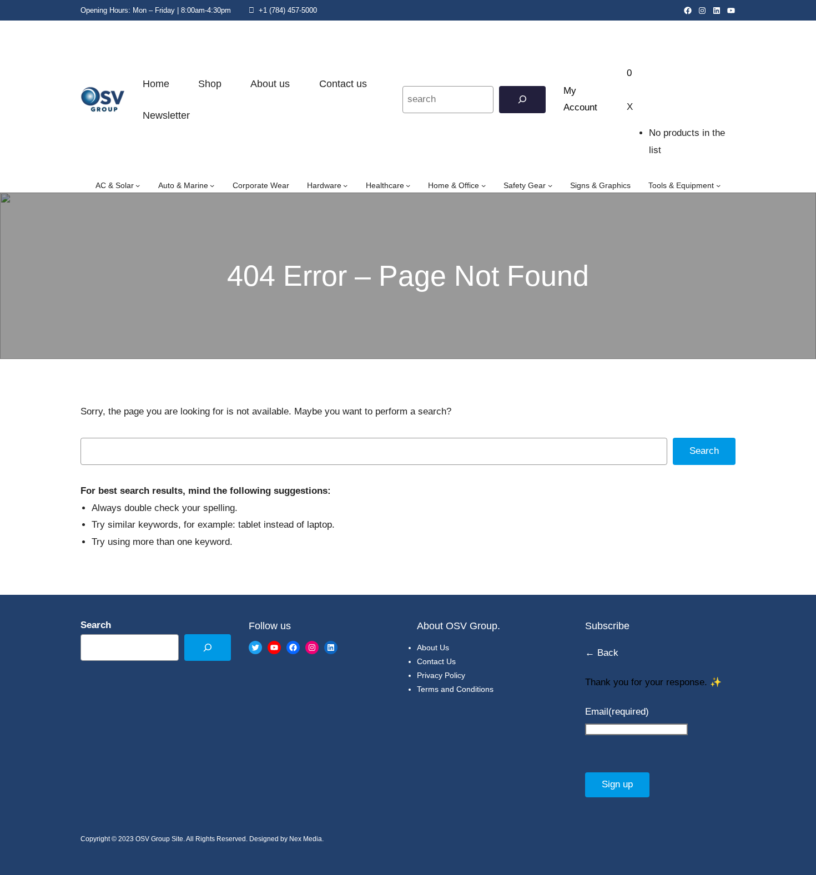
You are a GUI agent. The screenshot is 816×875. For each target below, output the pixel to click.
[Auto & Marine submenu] (212, 185)
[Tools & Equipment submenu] (718, 185)
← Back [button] (601, 653)
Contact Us (436, 661)
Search (704, 451)
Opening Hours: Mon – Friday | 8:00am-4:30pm (155, 10)
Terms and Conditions (455, 689)
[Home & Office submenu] (483, 185)
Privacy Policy (441, 675)
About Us (433, 647)
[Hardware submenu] (345, 185)
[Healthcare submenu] (408, 185)
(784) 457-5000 (293, 10)
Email (617, 711)
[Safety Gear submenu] (550, 185)
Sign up (617, 784)
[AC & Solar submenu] (137, 185)
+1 (261, 10)
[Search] (522, 99)
